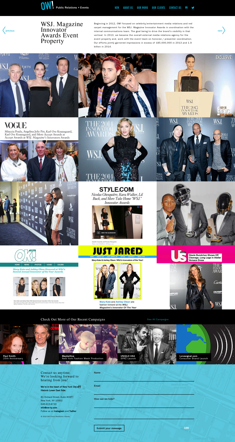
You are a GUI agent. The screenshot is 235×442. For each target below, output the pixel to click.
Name (97, 372)
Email (97, 385)
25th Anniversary (13, 357)
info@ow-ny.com (49, 407)
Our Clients (158, 7)
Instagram (59, 411)
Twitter (72, 411)
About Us (128, 7)
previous (10, 30)
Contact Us (175, 7)
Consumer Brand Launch (194, 357)
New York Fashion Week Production (82, 357)
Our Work (142, 7)
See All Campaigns (158, 319)
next (220, 30)
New (117, 7)
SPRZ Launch (128, 357)
